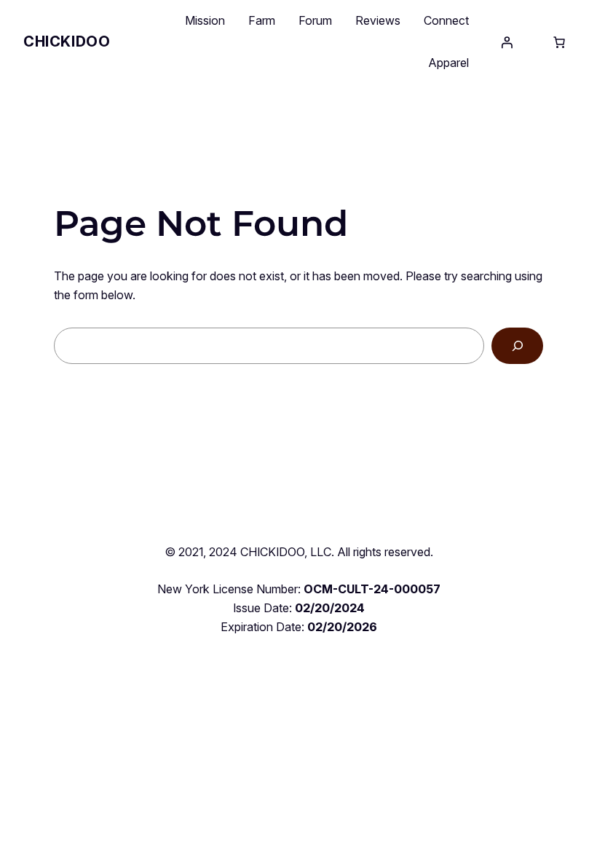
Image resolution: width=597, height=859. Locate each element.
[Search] (517, 345)
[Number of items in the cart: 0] (559, 42)
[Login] (506, 42)
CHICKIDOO (66, 41)
